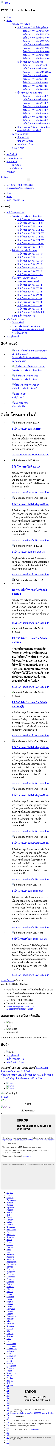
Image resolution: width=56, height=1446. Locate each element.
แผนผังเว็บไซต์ (23, 1071)
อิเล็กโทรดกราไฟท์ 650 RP (29, 309)
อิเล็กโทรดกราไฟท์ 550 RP (35, 117)
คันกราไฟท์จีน (19, 406)
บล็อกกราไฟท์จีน (25, 141)
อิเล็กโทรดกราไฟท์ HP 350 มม (37, 72)
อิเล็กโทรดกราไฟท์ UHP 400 (36, 38)
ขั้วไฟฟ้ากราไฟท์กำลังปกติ (29, 93)
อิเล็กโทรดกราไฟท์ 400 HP (35, 75)
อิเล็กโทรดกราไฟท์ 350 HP (30, 257)
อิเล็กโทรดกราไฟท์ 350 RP (35, 103)
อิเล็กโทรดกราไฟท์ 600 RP (35, 120)
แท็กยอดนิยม (41, 1068)
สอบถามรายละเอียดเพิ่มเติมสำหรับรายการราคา (24, 1038)
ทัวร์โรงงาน (17, 168)
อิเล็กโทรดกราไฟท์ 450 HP (35, 79)
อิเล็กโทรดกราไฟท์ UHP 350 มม (29, 939)
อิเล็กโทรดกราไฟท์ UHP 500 (36, 44)
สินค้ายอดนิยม (8, 1071)
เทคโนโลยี (12, 154)
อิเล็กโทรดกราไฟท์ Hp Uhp (29, 1078)
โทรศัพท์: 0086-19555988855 (20, 185)
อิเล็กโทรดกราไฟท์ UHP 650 (36, 55)
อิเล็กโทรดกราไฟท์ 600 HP (35, 89)
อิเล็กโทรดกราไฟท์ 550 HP (35, 86)
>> (12, 980)
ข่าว (8, 151)
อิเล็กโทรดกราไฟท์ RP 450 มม (28, 552)
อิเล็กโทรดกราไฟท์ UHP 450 (36, 41)
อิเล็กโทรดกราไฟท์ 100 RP (35, 96)
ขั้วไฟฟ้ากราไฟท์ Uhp (11, 1075)
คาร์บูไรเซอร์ (18, 148)
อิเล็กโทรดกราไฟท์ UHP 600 (36, 51)
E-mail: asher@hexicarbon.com (20, 188)
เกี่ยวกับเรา (12, 161)
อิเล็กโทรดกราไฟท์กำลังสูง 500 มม (30, 747)
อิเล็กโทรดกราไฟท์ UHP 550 (36, 48)
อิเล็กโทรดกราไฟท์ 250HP (35, 65)
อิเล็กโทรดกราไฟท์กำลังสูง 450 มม (30, 795)
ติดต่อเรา (11, 172)
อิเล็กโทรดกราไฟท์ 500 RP (35, 113)
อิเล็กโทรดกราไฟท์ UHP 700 (36, 58)
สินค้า (9, 20)
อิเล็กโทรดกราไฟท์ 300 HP (35, 69)
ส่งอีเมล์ (4, 1097)
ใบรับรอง (16, 165)
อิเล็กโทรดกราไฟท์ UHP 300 (36, 31)
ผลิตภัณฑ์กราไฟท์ (20, 134)
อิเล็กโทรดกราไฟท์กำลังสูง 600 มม (30, 504)
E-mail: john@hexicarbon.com (20, 1009)
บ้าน (9, 17)
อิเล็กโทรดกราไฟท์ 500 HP (35, 82)
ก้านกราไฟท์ (23, 137)
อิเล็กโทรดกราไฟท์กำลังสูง (30, 62)
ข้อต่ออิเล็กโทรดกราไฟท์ (29, 130)
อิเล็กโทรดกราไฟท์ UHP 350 (36, 34)
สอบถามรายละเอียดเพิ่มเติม (25, 454)
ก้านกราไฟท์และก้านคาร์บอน (26, 326)
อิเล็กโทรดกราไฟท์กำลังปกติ (36, 124)
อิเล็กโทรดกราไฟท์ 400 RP (35, 106)
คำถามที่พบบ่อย (14, 158)
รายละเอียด (43, 454)
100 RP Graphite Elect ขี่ (28, 281)
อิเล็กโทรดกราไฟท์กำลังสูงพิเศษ (32, 27)
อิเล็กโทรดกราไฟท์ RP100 (26, 466)
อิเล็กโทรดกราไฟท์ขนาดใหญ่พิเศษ (33, 127)
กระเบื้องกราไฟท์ (25, 144)
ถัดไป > (7, 980)
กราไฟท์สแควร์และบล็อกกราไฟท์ (28, 329)
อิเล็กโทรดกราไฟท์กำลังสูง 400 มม (30, 843)
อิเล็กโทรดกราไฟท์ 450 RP (35, 110)
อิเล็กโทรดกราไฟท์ (21, 24)
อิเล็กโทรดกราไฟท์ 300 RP (35, 99)
